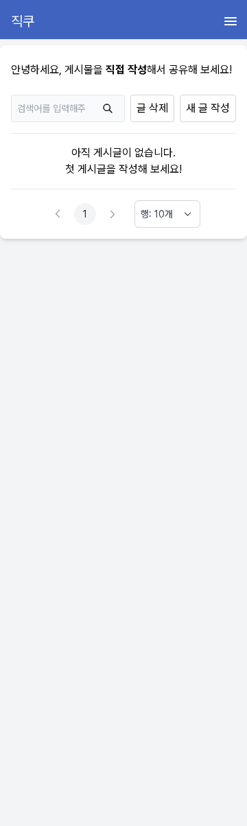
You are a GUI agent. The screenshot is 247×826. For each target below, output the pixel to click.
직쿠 (22, 21)
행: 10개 (157, 214)
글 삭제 (152, 108)
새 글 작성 (208, 108)
